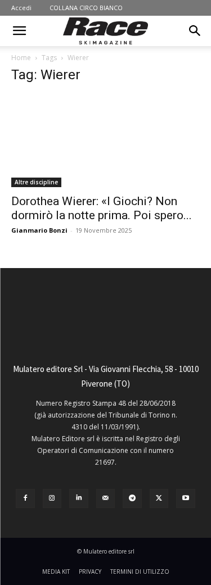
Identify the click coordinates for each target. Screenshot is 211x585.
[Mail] (105, 498)
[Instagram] (52, 498)
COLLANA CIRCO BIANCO (86, 7)
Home (21, 57)
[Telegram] (132, 498)
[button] (19, 31)
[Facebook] (25, 498)
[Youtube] (185, 498)
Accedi (21, 7)
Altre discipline (36, 182)
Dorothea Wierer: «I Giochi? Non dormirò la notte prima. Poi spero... (101, 208)
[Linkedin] (78, 498)
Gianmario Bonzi (39, 230)
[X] (159, 498)
